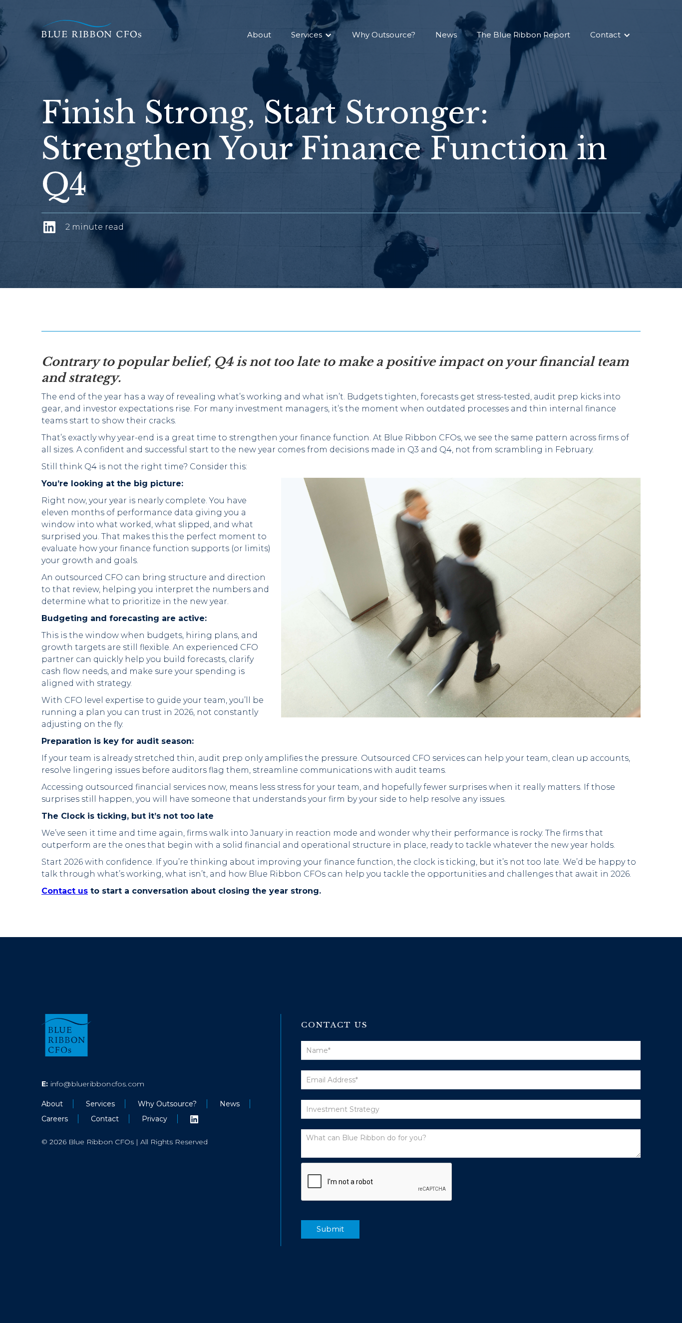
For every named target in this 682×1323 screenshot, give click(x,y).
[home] (103, 28)
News (446, 34)
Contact (605, 34)
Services (306, 34)
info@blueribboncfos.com (92, 1083)
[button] (311, 35)
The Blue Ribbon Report (523, 34)
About (259, 34)
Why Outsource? (383, 34)
